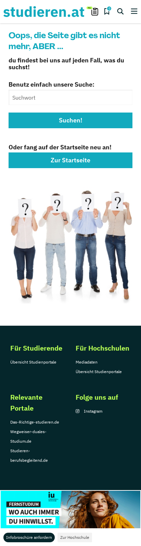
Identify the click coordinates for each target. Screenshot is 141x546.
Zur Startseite (70, 160)
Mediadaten (87, 362)
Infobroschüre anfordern (29, 537)
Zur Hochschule (74, 537)
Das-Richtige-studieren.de (34, 422)
